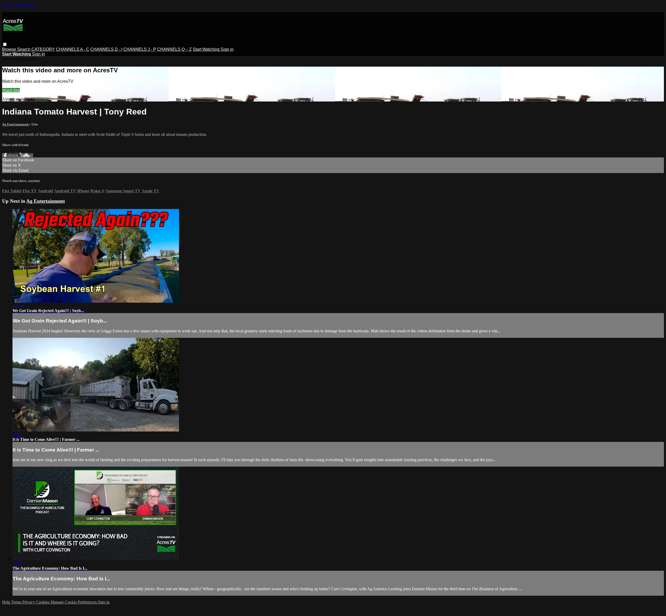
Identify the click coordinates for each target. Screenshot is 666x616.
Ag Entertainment (15, 124)
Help (6, 602)
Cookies (43, 602)
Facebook (10, 155)
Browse (9, 49)
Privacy (29, 602)
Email (28, 155)
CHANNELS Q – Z (174, 49)
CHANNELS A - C (72, 49)
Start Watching (207, 49)
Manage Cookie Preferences (74, 602)
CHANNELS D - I (106, 49)
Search (24, 49)
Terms (16, 602)
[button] (5, 44)
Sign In (38, 54)
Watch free (11, 90)
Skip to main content (19, 4)
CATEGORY (43, 49)
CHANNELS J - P (139, 49)
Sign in (227, 49)
